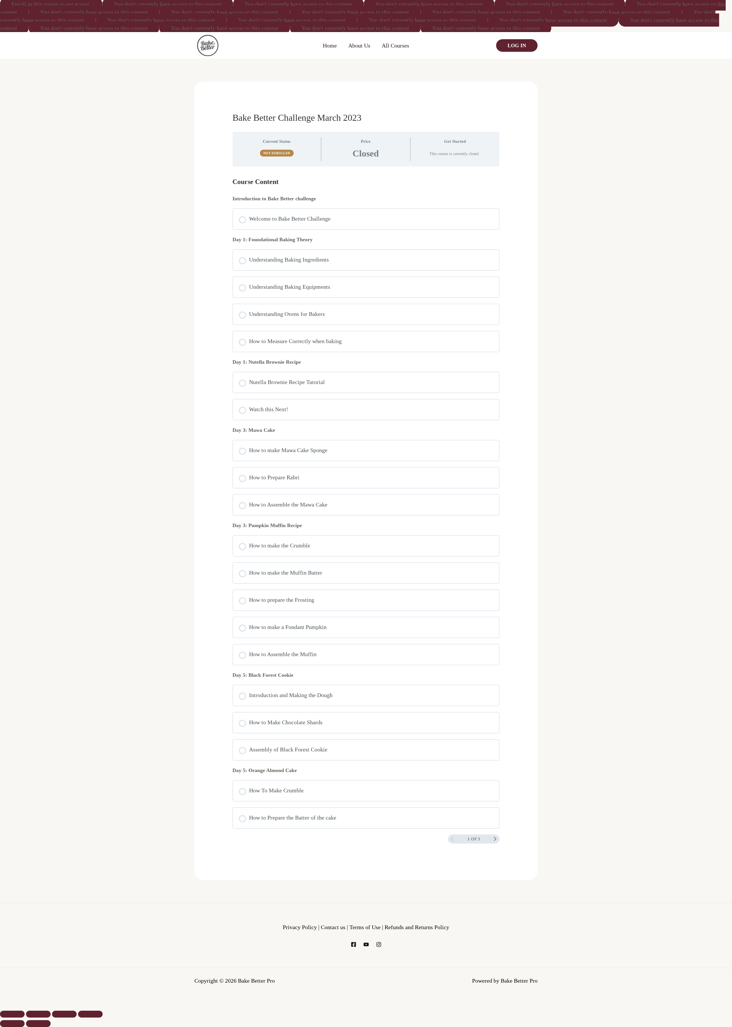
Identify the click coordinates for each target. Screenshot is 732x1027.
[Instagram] (378, 944)
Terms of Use (365, 927)
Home (330, 45)
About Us (359, 45)
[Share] (64, 1014)
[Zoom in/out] (12, 1014)
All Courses (395, 45)
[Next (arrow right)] (38, 1023)
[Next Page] (495, 839)
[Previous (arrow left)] (12, 1023)
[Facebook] (353, 944)
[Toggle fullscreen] (38, 1014)
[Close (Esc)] (90, 1014)
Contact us (334, 927)
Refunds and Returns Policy (417, 927)
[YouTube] (366, 944)
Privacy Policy (300, 927)
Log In (517, 45)
